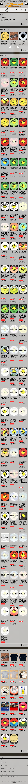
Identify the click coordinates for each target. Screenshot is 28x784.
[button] (1, 4)
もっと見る (24, 24)
